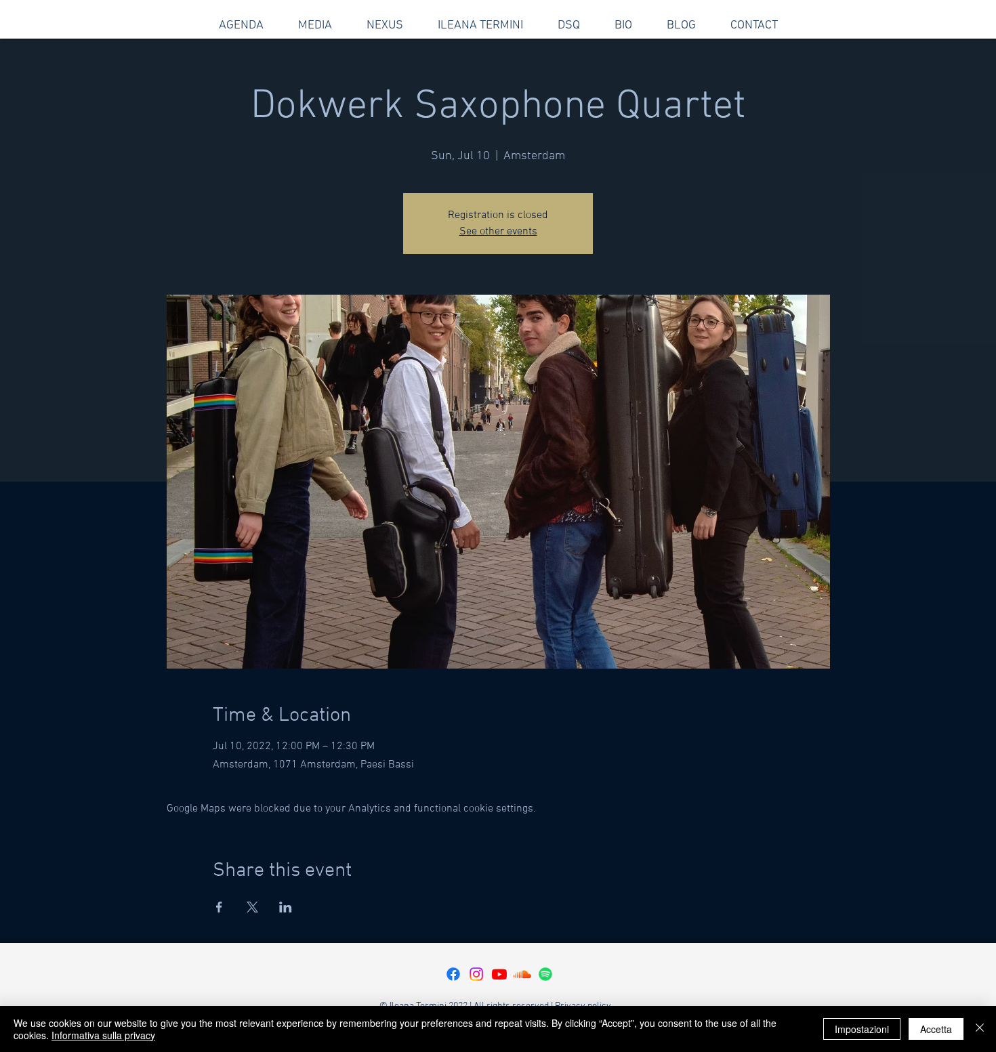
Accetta (936, 1029)
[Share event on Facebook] (219, 907)
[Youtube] (499, 974)
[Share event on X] (252, 907)
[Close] (980, 1029)
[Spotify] (545, 974)
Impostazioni (862, 1029)
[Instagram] (476, 974)
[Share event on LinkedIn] (285, 907)
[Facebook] (453, 974)
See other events (498, 231)
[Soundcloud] (522, 974)
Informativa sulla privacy (103, 1035)
